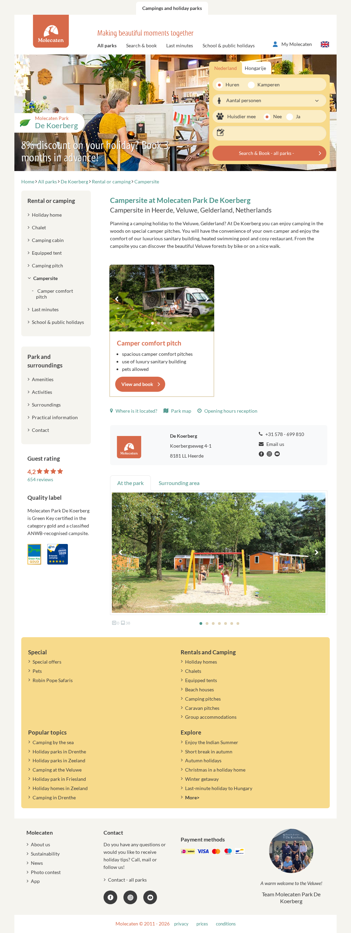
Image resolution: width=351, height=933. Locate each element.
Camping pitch (47, 265)
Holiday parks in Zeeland (59, 760)
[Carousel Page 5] (225, 623)
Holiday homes (201, 662)
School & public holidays (229, 45)
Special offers (47, 662)
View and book (137, 384)
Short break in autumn (208, 751)
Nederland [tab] (225, 68)
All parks (107, 45)
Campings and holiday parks (172, 8)
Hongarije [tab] (255, 68)
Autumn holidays (203, 760)
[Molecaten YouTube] (150, 897)
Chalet (39, 227)
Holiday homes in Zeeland (60, 788)
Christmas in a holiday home (215, 770)
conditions (226, 923)
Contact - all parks (127, 880)
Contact (40, 430)
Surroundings (46, 405)
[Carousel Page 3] (165, 323)
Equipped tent (47, 253)
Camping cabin (48, 240)
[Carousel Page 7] (238, 623)
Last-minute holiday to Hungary (218, 788)
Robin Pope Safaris (53, 680)
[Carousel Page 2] (158, 323)
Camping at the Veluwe (57, 770)
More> (192, 797)
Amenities (42, 379)
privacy (181, 923)
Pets (37, 671)
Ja (298, 116)
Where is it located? (135, 411)
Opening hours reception (230, 411)
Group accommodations (211, 717)
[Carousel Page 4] (171, 323)
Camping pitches (203, 699)
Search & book (141, 45)
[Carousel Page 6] (231, 623)
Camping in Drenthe (54, 797)
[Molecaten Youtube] (278, 454)
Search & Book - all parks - (266, 153)
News (37, 863)
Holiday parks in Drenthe (59, 751)
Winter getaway (202, 779)
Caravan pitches (202, 708)
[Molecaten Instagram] (270, 454)
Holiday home (47, 215)
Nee (277, 116)
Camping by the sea (53, 742)
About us (40, 844)
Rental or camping (51, 200)
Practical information (55, 417)
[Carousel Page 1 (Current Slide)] (152, 323)
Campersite (45, 278)
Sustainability (45, 854)
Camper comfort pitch (149, 343)
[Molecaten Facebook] (262, 454)
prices (202, 923)
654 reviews (40, 479)
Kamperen (266, 84)
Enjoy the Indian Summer (211, 742)
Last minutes (179, 45)
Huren (232, 84)
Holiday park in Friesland (59, 779)
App (35, 881)
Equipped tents (201, 680)
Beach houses (199, 689)
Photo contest (46, 872)
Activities (42, 392)
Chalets (193, 671)
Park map (180, 411)
